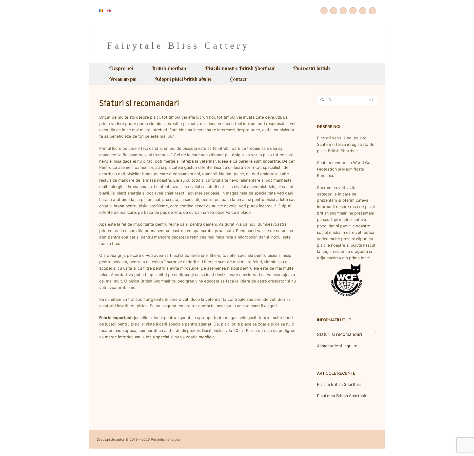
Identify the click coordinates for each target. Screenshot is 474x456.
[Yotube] (324, 10)
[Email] (362, 10)
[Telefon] (372, 10)
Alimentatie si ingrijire (337, 345)
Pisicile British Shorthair (339, 384)
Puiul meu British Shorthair (341, 395)
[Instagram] (352, 10)
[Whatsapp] (343, 10)
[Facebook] (333, 10)
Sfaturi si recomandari (339, 334)
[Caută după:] (347, 100)
